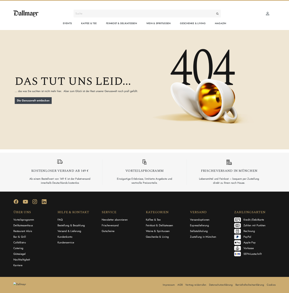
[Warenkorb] (274, 12)
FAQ (60, 220)
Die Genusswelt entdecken (33, 100)
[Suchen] (217, 14)
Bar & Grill (19, 237)
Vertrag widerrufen (195, 285)
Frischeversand (110, 225)
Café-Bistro (19, 242)
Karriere (17, 265)
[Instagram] (34, 203)
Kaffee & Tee (153, 220)
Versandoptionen (200, 220)
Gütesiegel (19, 254)
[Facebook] (16, 203)
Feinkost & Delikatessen (159, 225)
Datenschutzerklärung (221, 285)
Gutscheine (108, 231)
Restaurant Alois (22, 231)
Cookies (271, 285)
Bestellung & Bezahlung (71, 225)
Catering (18, 248)
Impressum (169, 285)
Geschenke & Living (157, 237)
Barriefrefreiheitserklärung (249, 285)
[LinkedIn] (44, 203)
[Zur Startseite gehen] (25, 13)
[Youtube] (25, 203)
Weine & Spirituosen (158, 231)
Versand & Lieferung (69, 231)
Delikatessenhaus (23, 225)
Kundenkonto (65, 237)
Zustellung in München (203, 237)
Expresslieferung (199, 225)
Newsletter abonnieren (115, 220)
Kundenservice (66, 242)
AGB (180, 285)
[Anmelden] (268, 13)
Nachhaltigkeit (21, 259)
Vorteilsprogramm (23, 220)
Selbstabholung (199, 231)
